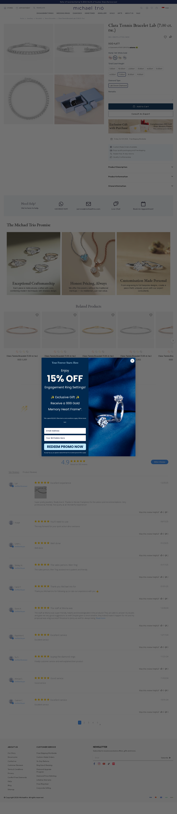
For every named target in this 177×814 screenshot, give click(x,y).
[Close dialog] (132, 361)
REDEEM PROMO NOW (65, 446)
